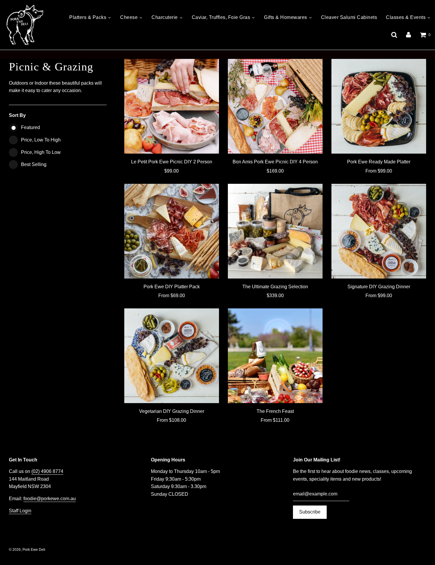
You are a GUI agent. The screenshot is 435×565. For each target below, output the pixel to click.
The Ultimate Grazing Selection (275, 286)
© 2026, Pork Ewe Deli (27, 550)
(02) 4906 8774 (47, 471)
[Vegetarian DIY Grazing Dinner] (171, 355)
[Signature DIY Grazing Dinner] (378, 231)
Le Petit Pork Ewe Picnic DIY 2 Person (171, 161)
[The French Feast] (275, 355)
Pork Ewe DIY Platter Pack (172, 286)
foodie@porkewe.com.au (49, 498)
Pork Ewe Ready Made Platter (378, 161)
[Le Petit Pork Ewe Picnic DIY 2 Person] (171, 106)
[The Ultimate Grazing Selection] (275, 231)
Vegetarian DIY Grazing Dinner (171, 411)
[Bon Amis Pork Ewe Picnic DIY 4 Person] (275, 106)
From (378, 170)
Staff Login (20, 510)
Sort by (17, 115)
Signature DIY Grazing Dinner (378, 286)
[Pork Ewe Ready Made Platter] (378, 106)
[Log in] (408, 34)
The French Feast (275, 411)
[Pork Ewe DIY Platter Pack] (171, 231)
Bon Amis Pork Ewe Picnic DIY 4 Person (275, 161)
